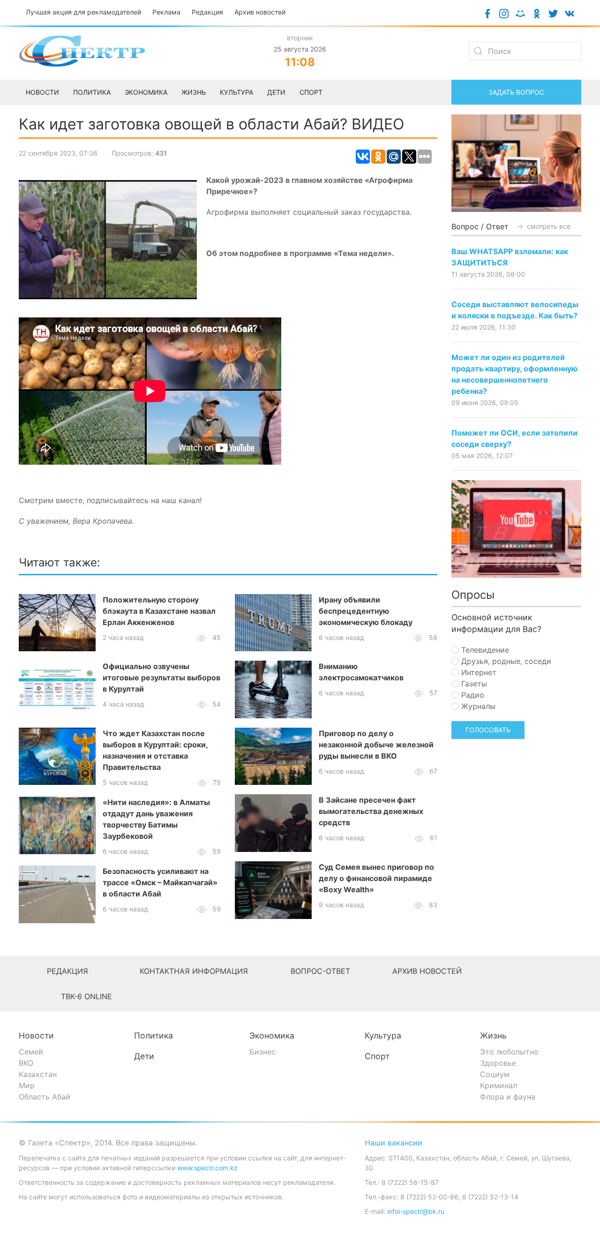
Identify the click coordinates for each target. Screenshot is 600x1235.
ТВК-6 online (86, 996)
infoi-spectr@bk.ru (415, 1211)
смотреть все (547, 226)
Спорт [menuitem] (311, 92)
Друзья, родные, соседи (505, 661)
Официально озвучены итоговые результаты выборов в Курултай (161, 677)
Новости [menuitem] (42, 92)
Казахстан (38, 1074)
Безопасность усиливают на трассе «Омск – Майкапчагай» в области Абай (160, 882)
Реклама (166, 12)
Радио (471, 695)
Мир (27, 1085)
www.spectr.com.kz (207, 1168)
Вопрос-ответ (320, 971)
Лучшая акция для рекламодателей (83, 12)
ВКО (26, 1063)
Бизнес (262, 1051)
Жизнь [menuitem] (193, 92)
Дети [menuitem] (276, 92)
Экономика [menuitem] (146, 92)
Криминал (498, 1085)
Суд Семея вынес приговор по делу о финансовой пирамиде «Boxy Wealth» (376, 878)
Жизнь (493, 1035)
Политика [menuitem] (92, 92)
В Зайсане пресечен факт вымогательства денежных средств (371, 811)
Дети (144, 1056)
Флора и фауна (507, 1096)
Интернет (477, 672)
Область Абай (44, 1096)
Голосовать (487, 730)
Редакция (207, 12)
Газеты (473, 683)
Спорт (377, 1056)
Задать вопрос (516, 92)
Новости (36, 1035)
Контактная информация (194, 971)
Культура (383, 1035)
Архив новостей (259, 12)
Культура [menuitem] (236, 92)
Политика (153, 1035)
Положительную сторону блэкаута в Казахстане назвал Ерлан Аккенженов (159, 611)
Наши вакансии (393, 1142)
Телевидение (484, 650)
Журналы (477, 706)
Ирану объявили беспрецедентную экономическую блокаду (365, 611)
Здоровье (498, 1063)
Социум (495, 1074)
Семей (31, 1051)
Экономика (271, 1035)
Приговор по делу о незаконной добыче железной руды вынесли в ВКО (376, 745)
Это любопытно (509, 1051)
